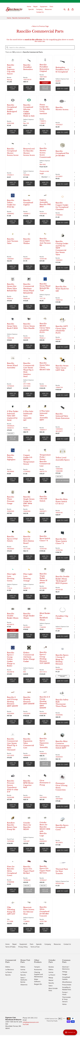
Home (9, 18)
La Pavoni (8, 972)
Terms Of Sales (10, 947)
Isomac (22, 969)
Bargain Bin (38, 984)
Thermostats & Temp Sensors (66, 999)
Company (47, 944)
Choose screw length (44, 172)
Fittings (64, 972)
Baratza (51, 967)
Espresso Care (53, 1018)
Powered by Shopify (52, 1021)
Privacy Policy (23, 947)
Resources (57, 944)
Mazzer (51, 980)
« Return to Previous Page (40, 26)
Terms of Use (35, 947)
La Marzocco (9, 969)
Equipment (23, 944)
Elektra (7, 967)
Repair (14, 944)
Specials (39, 944)
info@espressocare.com (31, 1022)
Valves (64, 1004)
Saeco (50, 986)
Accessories (38, 969)
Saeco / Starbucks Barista (23, 980)
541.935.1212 (32, 1018)
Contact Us (67, 944)
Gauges (64, 974)
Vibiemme (23, 985)
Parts (31, 944)
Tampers (37, 967)
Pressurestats (66, 985)
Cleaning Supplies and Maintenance (38, 974)
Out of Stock (45, 88)
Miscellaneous (67, 982)
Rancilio (8, 975)
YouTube (26, 1024)
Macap (51, 978)
